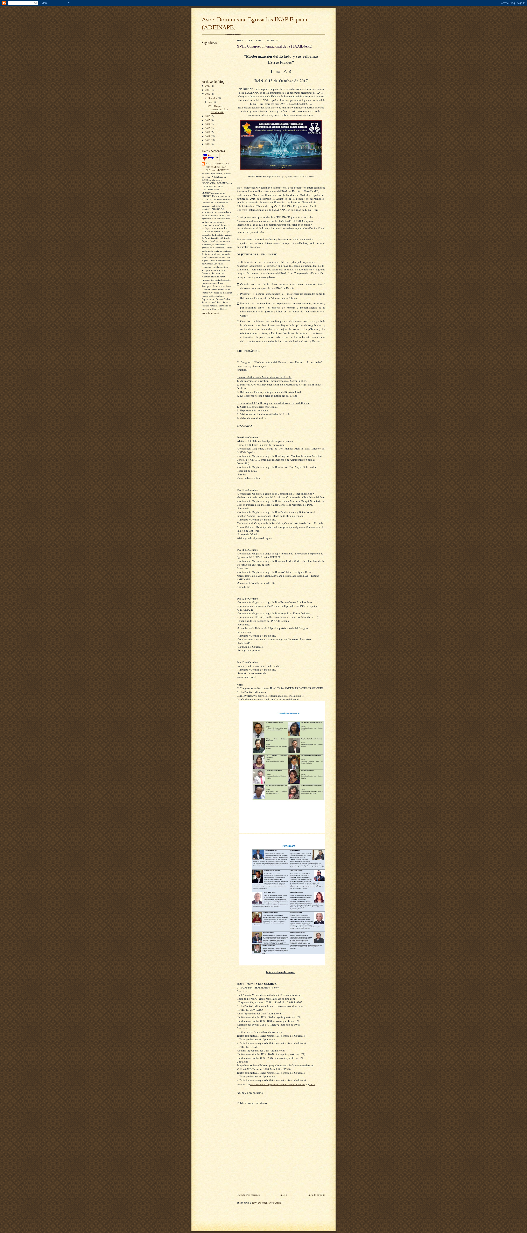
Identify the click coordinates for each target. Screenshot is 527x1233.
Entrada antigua (316, 1195)
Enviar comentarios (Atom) (267, 1202)
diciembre (213, 97)
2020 (208, 85)
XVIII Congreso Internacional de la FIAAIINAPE (218, 109)
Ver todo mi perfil (210, 312)
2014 (208, 124)
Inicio (283, 1195)
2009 (208, 144)
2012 (208, 132)
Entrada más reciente (248, 1195)
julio (210, 101)
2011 (208, 136)
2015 (208, 120)
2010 (208, 140)
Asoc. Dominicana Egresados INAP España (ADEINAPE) (217, 166)
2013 (208, 128)
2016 (208, 116)
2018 (208, 89)
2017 (208, 93)
